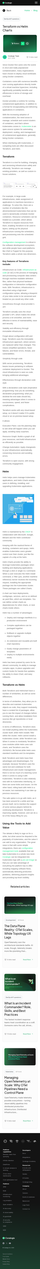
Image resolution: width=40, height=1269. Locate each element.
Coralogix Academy (29, 1161)
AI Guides (26, 1178)
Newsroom (26, 1201)
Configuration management (14, 242)
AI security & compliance (7, 1221)
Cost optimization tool (10, 1180)
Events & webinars (29, 1197)
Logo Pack (26, 1205)
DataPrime (6, 1164)
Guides (25, 1174)
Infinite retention (8, 1160)
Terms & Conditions (7, 1254)
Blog (35, 10)
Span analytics (8, 1204)
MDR (4, 1230)
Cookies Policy (6, 1264)
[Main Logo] (7, 2)
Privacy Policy (6, 1261)
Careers (25, 1193)
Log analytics (7, 1200)
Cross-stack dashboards (7, 1175)
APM (4, 1187)
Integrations (26, 1157)
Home (27, 10)
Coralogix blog (27, 1182)
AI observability (8, 1212)
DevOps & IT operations (11, 19)
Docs (24, 1153)
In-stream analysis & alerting (10, 1169)
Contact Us (26, 1209)
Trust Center (6, 1256)
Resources (26, 1165)
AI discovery (7, 1208)
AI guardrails (7, 1216)
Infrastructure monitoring (7, 1195)
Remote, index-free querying (9, 1155)
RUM (4, 1191)
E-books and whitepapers (27, 1169)
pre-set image (28, 860)
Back (9, 10)
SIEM (4, 1226)
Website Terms (6, 1259)
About (24, 1189)
